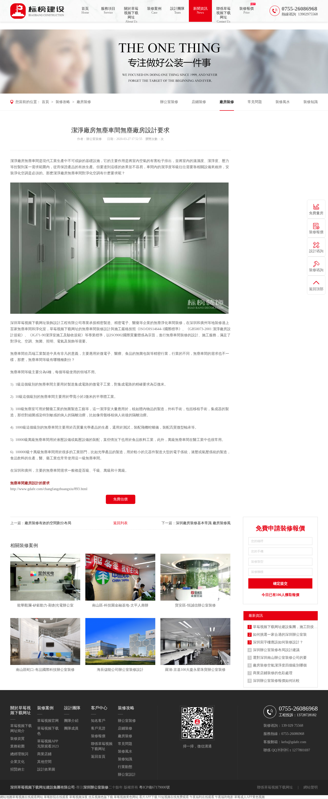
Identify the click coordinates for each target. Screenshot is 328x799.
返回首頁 (98, 756)
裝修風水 (282, 102)
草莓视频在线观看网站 (27, 797)
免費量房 (316, 213)
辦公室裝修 (169, 102)
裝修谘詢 (316, 270)
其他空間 (44, 762)
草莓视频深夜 (78, 797)
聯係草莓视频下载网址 (223, 14)
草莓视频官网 (48, 721)
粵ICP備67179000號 (154, 787)
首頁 (85, 10)
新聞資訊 (200, 10)
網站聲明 (310, 787)
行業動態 (125, 767)
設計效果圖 (46, 769)
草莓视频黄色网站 (126, 797)
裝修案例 (154, 10)
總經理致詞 (19, 754)
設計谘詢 (316, 251)
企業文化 (17, 762)
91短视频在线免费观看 (173, 797)
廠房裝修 (84, 102)
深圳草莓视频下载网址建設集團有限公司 (42, 787)
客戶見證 (98, 728)
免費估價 (120, 499)
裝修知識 (310, 102)
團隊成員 (71, 728)
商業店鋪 (44, 754)
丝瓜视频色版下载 (100, 797)
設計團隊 (177, 10)
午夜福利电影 (224, 797)
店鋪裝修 (199, 102)
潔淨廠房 (17, 161)
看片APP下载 (148, 797)
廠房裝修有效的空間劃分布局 (48, 523)
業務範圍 (17, 746)
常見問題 (255, 102)
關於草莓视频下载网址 (131, 14)
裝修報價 (246, 10)
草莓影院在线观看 (56, 797)
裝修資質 (17, 739)
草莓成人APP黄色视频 (249, 797)
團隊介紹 (71, 721)
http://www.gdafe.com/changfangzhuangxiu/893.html (48, 489)
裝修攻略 (63, 102)
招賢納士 (17, 769)
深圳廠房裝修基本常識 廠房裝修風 (203, 523)
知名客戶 (98, 721)
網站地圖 (6, 797)
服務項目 (108, 10)
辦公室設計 (127, 774)
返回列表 (120, 523)
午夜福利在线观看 (202, 797)
